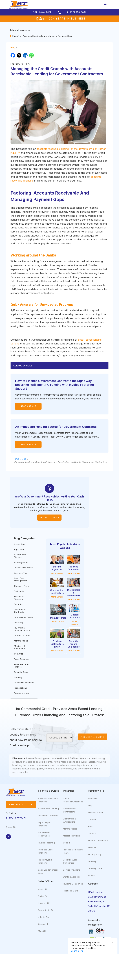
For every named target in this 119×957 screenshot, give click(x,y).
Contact (92, 819)
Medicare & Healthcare (19, 647)
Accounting (19, 544)
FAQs (90, 826)
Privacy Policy (94, 854)
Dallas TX (42, 896)
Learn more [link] (77, 951)
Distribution (19, 591)
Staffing (18, 677)
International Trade (23, 617)
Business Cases (95, 812)
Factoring (18, 604)
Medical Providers (71, 835)
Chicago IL (43, 924)
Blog (13, 47)
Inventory (18, 622)
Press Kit (92, 847)
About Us (92, 798)
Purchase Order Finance (21, 665)
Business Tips (20, 573)
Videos (91, 875)
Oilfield (66, 842)
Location (92, 833)
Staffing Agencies (71, 877)
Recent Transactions (98, 840)
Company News (21, 586)
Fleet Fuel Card (70, 890)
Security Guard (21, 672)
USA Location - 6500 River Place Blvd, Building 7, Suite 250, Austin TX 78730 (99, 901)
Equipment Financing (19, 597)
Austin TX (42, 889)
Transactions (20, 688)
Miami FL (42, 931)
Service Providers (71, 870)
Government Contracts (20, 610)
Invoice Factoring (46, 842)
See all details (49, 517)
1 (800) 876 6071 (16, 817)
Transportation (21, 693)
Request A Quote (92, 737)
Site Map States (96, 868)
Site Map (92, 861)
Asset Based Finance (20, 555)
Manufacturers (70, 829)
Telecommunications (24, 682)
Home (16, 459)
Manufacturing (21, 640)
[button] (113, 942)
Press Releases (21, 659)
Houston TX (43, 903)
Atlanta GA (43, 917)
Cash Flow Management (20, 579)
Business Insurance (23, 567)
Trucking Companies (73, 884)
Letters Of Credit (22, 635)
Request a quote (21, 804)
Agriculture (19, 549)
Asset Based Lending (48, 808)
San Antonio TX (45, 910)
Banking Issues (21, 562)
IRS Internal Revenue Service (22, 628)
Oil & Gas (18, 654)
